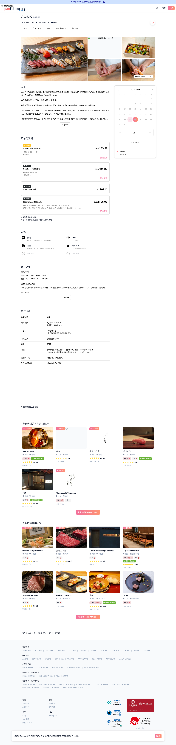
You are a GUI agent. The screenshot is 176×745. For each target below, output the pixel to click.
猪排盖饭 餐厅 (111, 659)
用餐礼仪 (25, 707)
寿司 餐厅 (26, 659)
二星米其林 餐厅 (43, 667)
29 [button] (151, 119)
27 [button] (140, 119)
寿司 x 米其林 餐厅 (29, 684)
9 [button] (119, 109)
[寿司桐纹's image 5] (138, 70)
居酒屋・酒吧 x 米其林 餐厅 (73, 687)
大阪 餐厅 (94, 650)
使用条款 (52, 703)
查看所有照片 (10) (144, 76)
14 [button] (146, 109)
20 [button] (140, 114)
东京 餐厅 (38, 650)
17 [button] (125, 114)
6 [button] (140, 104)
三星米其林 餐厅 (58, 667)
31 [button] (125, 125)
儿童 (29, 245)
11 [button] (130, 109)
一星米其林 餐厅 (28, 667)
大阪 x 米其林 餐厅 (63, 676)
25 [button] (130, 119)
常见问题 (25, 703)
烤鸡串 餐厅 (59, 659)
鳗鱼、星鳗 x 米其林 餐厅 (31, 687)
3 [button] (124, 104)
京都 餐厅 (83, 650)
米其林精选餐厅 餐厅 (91, 667)
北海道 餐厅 (26, 650)
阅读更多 (65, 125)
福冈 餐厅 (137, 650)
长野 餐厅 (72, 650)
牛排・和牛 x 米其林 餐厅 (121, 684)
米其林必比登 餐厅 (74, 667)
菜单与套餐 (37, 28)
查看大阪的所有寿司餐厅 (88, 512)
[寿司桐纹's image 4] (104, 70)
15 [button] (151, 109)
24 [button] (125, 119)
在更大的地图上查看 (29, 407)
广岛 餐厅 (126, 650)
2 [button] (119, 104)
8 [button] (151, 104)
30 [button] (119, 125)
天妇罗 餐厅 (71, 659)
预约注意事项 (61, 28)
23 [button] (119, 119)
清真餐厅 (75, 253)
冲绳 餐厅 (147, 650)
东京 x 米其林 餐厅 (29, 676)
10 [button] (125, 109)
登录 (164, 8)
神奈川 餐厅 (50, 650)
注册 (171, 8)
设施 (48, 28)
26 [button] (135, 119)
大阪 (32, 22)
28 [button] (146, 119)
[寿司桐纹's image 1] (54, 59)
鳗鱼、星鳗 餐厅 (98, 659)
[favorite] (152, 22)
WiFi (74, 238)
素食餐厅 (30, 253)
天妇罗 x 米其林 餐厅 (102, 684)
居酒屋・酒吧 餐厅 (125, 659)
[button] (158, 8)
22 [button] (151, 114)
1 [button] (151, 98)
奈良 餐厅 (115, 650)
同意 (158, 736)
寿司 (55, 22)
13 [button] (140, 109)
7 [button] (145, 104)
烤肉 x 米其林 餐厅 (66, 684)
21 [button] (146, 114)
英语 (29, 238)
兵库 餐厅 (104, 650)
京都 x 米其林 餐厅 (46, 676)
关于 (25, 28)
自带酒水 (75, 245)
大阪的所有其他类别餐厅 (88, 617)
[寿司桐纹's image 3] (138, 48)
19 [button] (135, 114)
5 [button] (135, 104)
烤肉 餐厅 (49, 659)
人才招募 (25, 719)
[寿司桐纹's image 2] (104, 48)
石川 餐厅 (61, 650)
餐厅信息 (75, 28)
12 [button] (135, 109)
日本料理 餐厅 (37, 659)
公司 (24, 715)
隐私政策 (52, 707)
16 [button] (119, 114)
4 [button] (130, 104)
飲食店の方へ (27, 722)
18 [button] (130, 114)
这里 (104, 2)
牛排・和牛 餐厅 (84, 659)
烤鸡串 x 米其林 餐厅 (83, 684)
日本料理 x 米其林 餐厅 (47, 684)
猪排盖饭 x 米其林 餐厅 (52, 687)
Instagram (53, 715)
